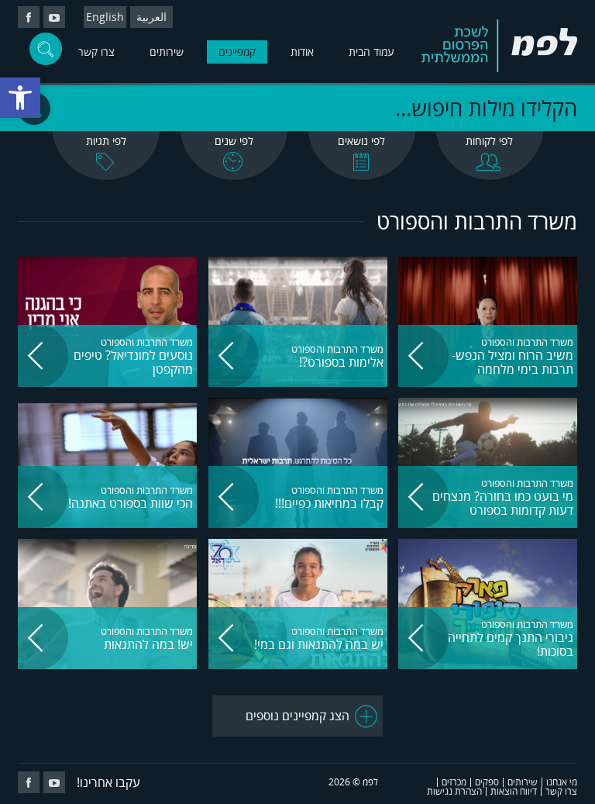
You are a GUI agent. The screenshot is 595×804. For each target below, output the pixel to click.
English (105, 16)
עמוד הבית (371, 51)
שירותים (167, 51)
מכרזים (454, 781)
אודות (302, 51)
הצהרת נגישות (454, 791)
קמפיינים (237, 51)
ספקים (487, 781)
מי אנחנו (561, 781)
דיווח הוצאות (513, 791)
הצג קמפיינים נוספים (297, 715)
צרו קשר (96, 51)
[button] (20, 98)
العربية (151, 16)
